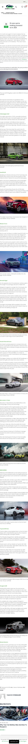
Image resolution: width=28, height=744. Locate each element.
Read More (2, 730)
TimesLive (24, 59)
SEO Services (5, 741)
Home (2, 12)
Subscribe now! (14, 741)
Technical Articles (10, 12)
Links (24, 1)
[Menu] (2, 7)
